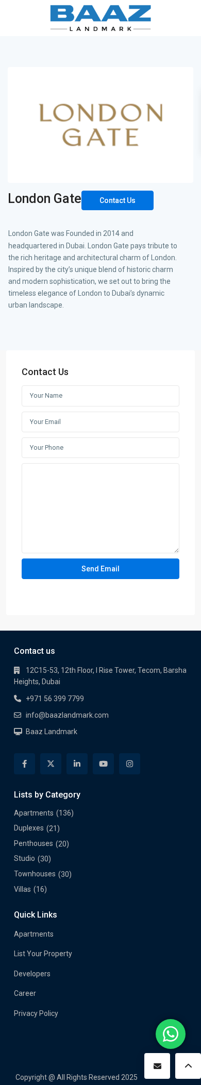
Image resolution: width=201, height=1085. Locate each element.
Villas (22, 889)
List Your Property (43, 954)
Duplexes (29, 828)
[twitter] (50, 763)
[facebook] (24, 763)
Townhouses (35, 874)
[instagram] (129, 763)
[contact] (157, 1066)
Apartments (34, 813)
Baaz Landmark (51, 731)
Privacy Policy (36, 1013)
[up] (188, 1066)
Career (25, 993)
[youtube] (103, 763)
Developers (32, 974)
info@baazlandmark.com (67, 715)
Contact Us (117, 200)
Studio (24, 858)
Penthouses (33, 843)
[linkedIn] (77, 763)
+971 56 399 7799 (55, 698)
